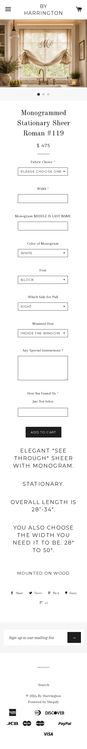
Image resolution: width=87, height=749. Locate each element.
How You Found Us (41, 393)
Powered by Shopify (43, 702)
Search (43, 685)
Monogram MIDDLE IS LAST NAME (43, 216)
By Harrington (43, 9)
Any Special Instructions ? (42, 350)
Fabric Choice (41, 162)
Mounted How (43, 323)
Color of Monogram (43, 243)
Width (41, 188)
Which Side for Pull (43, 297)
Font (42, 270)
